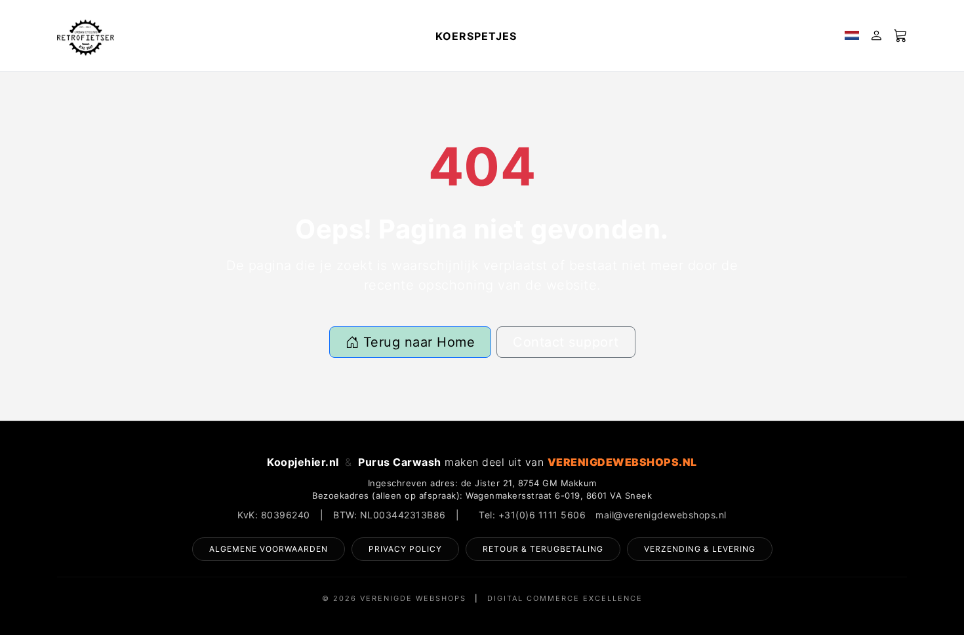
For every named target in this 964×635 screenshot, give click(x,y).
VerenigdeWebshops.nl (622, 462)
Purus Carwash (399, 462)
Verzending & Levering (699, 549)
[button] (852, 36)
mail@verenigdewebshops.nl (661, 514)
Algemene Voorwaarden (268, 549)
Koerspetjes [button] (476, 36)
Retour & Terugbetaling (543, 549)
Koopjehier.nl (303, 462)
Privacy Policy (405, 549)
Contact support (566, 342)
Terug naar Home (417, 342)
